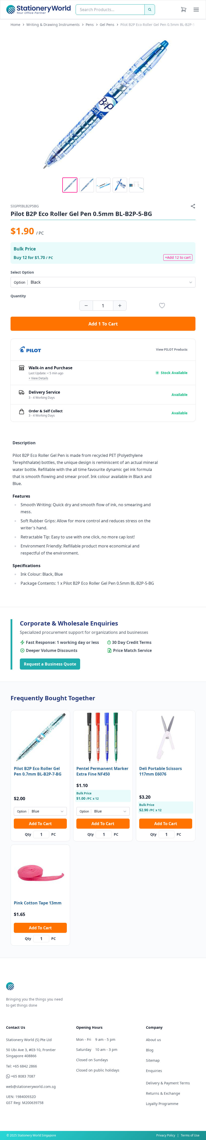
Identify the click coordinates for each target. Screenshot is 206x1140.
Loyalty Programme (162, 1103)
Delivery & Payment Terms (168, 1083)
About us (153, 1039)
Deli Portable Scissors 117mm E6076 (160, 771)
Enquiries (154, 1070)
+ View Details (38, 378)
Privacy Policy (165, 1135)
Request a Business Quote (50, 664)
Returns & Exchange (163, 1093)
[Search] (149, 9)
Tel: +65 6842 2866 (21, 1066)
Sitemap (153, 1060)
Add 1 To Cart (103, 324)
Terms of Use (190, 1135)
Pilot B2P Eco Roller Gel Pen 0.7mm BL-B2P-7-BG (38, 771)
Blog (149, 1050)
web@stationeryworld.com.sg (31, 1086)
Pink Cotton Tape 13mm (38, 903)
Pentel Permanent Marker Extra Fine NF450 (102, 771)
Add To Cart (40, 823)
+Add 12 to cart (178, 257)
